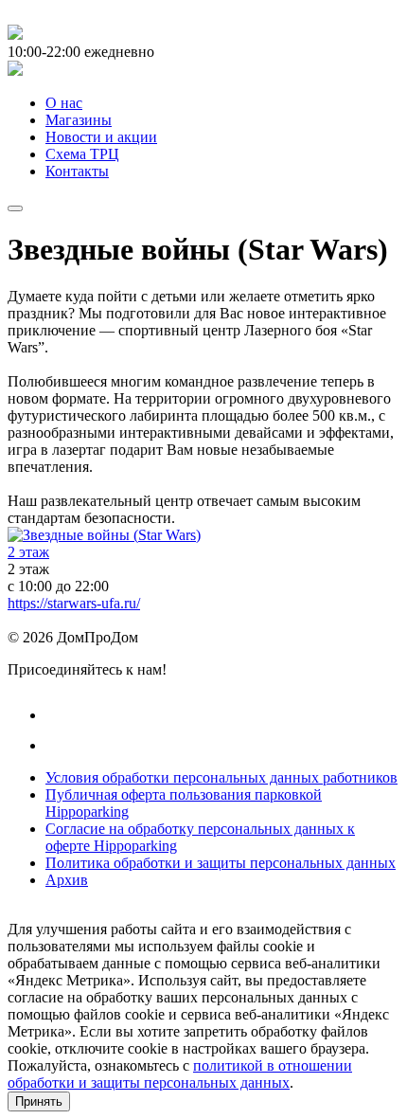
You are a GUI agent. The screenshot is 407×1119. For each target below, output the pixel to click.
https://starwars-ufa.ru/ (74, 603)
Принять (38, 1101)
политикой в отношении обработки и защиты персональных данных (180, 1074)
